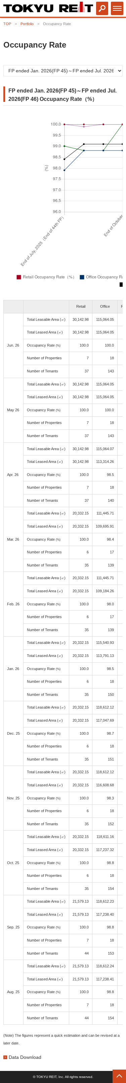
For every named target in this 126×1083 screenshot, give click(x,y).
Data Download (25, 1057)
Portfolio (27, 24)
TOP (7, 24)
